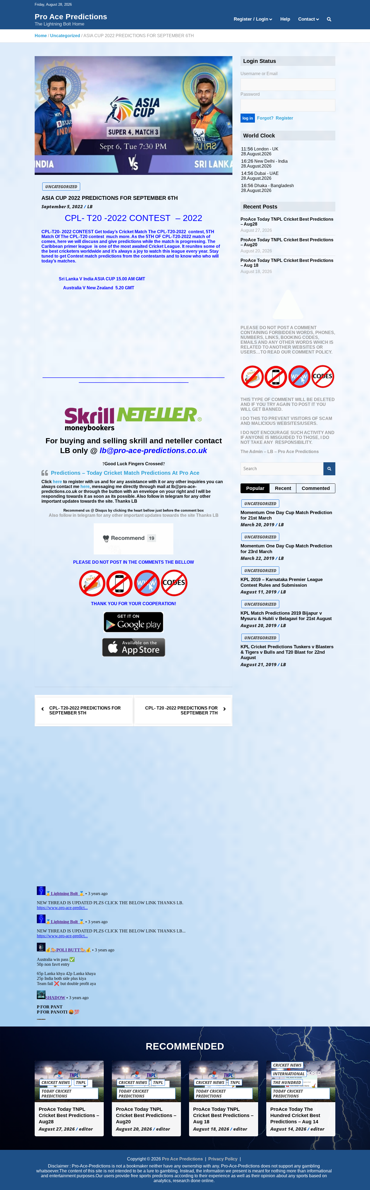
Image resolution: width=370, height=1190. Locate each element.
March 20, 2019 (257, 524)
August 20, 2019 (259, 625)
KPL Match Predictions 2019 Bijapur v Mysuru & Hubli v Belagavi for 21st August (286, 616)
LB (90, 206)
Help (285, 19)
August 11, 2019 (259, 591)
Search (329, 468)
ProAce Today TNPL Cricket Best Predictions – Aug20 (146, 1115)
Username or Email (259, 73)
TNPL (81, 1082)
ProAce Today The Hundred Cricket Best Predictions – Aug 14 (295, 1115)
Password (250, 94)
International (289, 1073)
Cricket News (55, 1082)
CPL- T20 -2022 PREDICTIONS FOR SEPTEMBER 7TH (181, 710)
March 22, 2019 (257, 558)
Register (284, 118)
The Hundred (287, 1082)
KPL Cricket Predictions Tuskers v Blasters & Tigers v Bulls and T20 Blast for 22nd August (287, 652)
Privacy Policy (223, 1159)
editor (86, 1129)
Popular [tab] (255, 488)
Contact (306, 19)
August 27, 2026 (57, 1129)
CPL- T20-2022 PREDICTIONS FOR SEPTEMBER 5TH (85, 710)
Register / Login (251, 19)
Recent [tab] (283, 488)
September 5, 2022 (62, 206)
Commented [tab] (316, 488)
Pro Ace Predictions (71, 16)
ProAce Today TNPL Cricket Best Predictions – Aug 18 (223, 1115)
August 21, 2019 (259, 664)
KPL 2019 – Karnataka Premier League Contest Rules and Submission (282, 582)
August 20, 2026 (134, 1129)
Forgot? (265, 118)
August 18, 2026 (211, 1129)
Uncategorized (61, 186)
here (57, 481)
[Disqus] (133, 807)
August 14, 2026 (288, 1129)
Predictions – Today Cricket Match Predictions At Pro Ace (125, 473)
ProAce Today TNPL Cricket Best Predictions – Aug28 (69, 1115)
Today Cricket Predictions (56, 1093)
